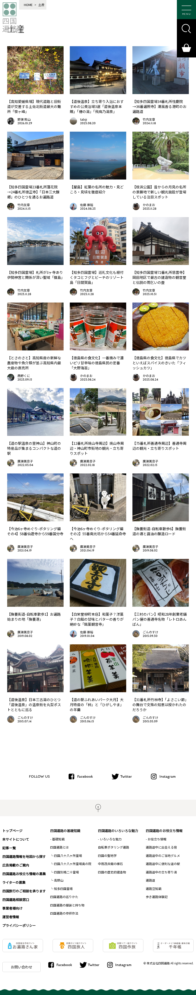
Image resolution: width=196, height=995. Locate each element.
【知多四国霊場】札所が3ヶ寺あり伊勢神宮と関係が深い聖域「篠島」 (36, 275)
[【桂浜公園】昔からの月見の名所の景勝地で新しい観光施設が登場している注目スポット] (160, 178)
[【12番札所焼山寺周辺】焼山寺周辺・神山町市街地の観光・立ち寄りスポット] (98, 434)
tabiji (83, 119)
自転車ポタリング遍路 (113, 847)
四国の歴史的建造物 (112, 872)
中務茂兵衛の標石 (110, 863)
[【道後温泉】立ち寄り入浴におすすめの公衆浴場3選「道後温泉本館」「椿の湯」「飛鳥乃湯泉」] (98, 92)
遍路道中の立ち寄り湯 (161, 872)
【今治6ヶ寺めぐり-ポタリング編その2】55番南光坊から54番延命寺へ (98, 533)
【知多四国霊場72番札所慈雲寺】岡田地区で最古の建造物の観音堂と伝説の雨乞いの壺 (159, 277)
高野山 (58, 880)
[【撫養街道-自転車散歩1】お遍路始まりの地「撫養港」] (35, 605)
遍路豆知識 (153, 888)
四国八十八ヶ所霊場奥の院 (72, 863)
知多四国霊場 (63, 888)
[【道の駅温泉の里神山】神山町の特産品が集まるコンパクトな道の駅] (35, 434)
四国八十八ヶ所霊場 (68, 855)
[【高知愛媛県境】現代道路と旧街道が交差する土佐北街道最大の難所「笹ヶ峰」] (35, 92)
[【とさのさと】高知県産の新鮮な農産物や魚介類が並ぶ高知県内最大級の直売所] (35, 349)
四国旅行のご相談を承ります (24, 890)
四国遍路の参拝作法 (64, 913)
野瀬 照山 (24, 119)
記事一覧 (9, 847)
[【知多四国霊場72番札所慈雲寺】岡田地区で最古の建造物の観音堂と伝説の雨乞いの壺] (160, 263)
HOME (28, 4)
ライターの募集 (14, 882)
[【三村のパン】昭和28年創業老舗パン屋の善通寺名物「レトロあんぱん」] (160, 605)
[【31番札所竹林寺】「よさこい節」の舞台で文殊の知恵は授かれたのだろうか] (160, 690)
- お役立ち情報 (156, 839)
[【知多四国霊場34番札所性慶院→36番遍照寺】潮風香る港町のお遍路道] (160, 92)
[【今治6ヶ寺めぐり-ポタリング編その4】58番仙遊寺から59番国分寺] (35, 520)
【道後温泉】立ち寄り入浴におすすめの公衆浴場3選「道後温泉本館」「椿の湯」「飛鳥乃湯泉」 (97, 106)
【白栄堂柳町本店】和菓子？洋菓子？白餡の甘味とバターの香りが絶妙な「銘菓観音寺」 (97, 619)
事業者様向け (12, 908)
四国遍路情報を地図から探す (24, 856)
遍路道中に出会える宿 (161, 847)
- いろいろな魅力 (110, 839)
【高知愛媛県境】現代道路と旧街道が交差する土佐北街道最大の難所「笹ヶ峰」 (34, 106)
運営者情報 (10, 916)
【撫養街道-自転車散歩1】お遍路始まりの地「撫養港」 (34, 617)
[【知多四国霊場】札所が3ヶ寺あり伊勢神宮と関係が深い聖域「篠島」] (35, 263)
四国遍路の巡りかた (64, 896)
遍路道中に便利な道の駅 (163, 863)
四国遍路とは (59, 847)
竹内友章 (149, 119)
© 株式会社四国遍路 (156, 963)
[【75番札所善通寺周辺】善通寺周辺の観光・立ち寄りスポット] (160, 434)
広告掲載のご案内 (15, 865)
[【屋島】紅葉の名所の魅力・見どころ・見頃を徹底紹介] (98, 178)
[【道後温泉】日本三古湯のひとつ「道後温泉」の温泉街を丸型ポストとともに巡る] (35, 690)
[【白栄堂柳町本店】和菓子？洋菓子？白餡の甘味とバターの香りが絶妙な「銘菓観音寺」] (98, 605)
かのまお (149, 204)
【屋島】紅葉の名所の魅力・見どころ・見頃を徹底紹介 (97, 189)
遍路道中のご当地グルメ (163, 855)
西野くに (23, 375)
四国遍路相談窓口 (15, 899)
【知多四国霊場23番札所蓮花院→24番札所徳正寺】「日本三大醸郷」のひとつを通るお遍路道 (33, 191)
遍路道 (150, 880)
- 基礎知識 (57, 839)
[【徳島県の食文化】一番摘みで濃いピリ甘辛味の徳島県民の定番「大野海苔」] (98, 349)
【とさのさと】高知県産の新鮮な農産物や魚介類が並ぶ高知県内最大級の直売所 (34, 362)
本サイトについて (15, 839)
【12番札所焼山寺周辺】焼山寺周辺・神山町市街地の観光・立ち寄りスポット (97, 448)
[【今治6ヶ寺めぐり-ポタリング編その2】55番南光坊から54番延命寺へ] (98, 520)
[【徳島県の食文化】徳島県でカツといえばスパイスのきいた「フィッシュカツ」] (160, 349)
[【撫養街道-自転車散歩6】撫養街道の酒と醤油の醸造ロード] (160, 520)
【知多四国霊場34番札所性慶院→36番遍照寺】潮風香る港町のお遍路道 (159, 106)
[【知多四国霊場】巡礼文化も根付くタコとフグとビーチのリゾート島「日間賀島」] (98, 263)
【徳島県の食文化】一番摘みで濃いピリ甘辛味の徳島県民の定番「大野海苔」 (97, 362)
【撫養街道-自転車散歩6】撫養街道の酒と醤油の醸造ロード (159, 531)
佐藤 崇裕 (86, 204)
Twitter (126, 776)
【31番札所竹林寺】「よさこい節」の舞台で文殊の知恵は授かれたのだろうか (160, 704)
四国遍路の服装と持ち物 (67, 905)
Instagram (167, 776)
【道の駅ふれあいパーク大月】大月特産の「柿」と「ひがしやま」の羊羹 (97, 704)
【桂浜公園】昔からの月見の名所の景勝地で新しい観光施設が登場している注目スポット (159, 191)
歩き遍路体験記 (157, 896)
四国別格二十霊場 (66, 872)
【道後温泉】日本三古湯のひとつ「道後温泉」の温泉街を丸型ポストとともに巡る (34, 704)
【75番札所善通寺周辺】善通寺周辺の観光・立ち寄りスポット (159, 446)
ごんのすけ (150, 632)
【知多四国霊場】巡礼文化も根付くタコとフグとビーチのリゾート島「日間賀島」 (97, 277)
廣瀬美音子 (25, 461)
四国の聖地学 (107, 855)
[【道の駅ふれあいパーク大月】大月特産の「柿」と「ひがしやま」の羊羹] (98, 690)
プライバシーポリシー (19, 925)
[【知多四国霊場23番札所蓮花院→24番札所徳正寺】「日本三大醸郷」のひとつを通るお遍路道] (35, 178)
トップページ (12, 830)
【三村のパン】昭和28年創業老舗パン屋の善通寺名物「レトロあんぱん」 (159, 619)
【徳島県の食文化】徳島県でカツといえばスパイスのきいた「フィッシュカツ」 (159, 362)
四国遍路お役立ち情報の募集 (24, 873)
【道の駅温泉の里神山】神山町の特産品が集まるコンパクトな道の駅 (34, 448)
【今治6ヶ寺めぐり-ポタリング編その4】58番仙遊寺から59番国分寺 (35, 531)
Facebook (85, 776)
